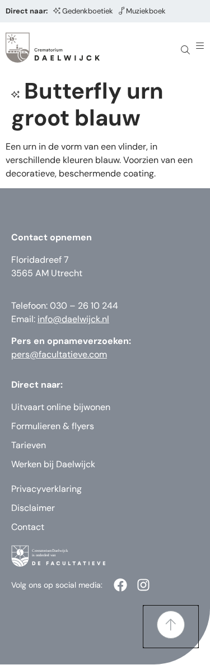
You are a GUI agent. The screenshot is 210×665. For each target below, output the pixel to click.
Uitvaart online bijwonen (60, 407)
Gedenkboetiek (87, 11)
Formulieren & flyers (52, 426)
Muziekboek (146, 11)
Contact (27, 527)
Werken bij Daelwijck (53, 464)
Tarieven (28, 445)
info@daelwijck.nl (73, 319)
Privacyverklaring (46, 489)
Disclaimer (33, 508)
